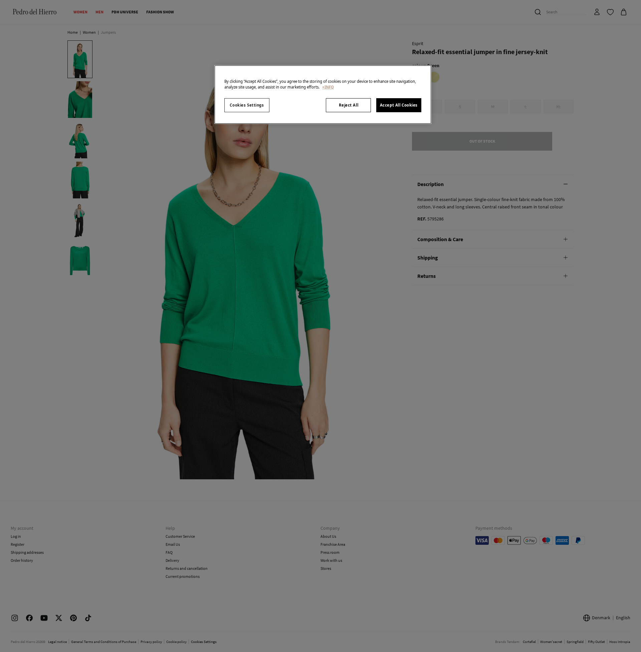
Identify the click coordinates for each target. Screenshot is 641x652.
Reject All (349, 105)
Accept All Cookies (399, 105)
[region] (322, 94)
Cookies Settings (247, 105)
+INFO (328, 87)
